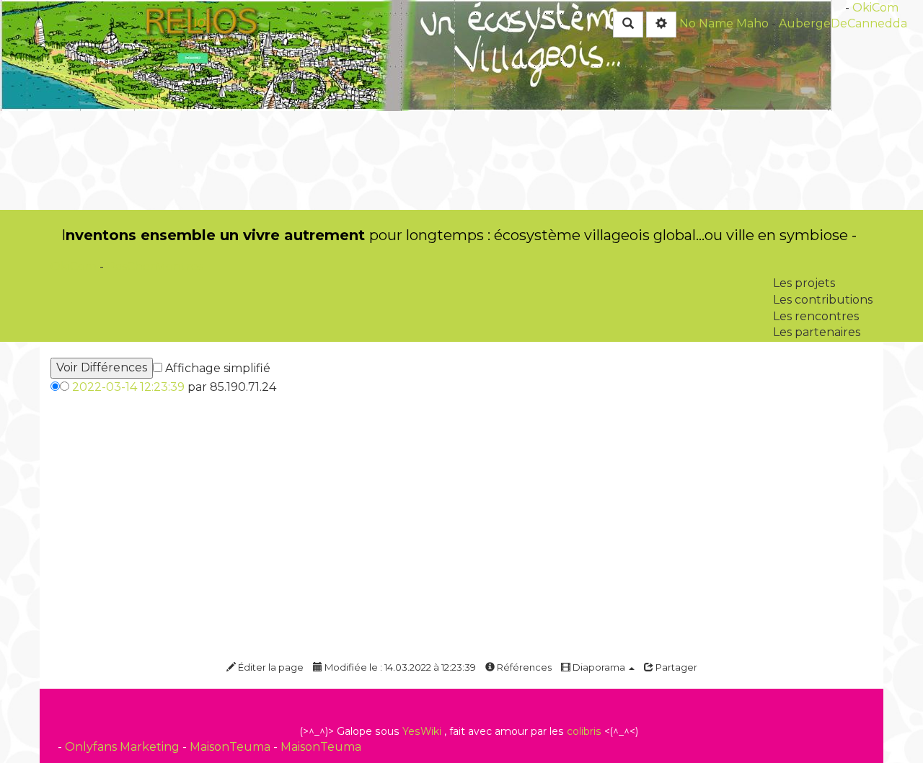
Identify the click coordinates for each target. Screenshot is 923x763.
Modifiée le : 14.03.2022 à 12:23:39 (399, 667)
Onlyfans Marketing (123, 747)
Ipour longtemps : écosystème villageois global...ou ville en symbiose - (459, 235)
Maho (752, 23)
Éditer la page (270, 667)
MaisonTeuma (231, 747)
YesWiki (421, 731)
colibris (584, 731)
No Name (706, 23)
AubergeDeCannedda (843, 23)
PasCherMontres (155, 266)
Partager (675, 667)
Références (523, 667)
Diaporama (598, 667)
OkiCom (75, 266)
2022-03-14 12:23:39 (128, 387)
